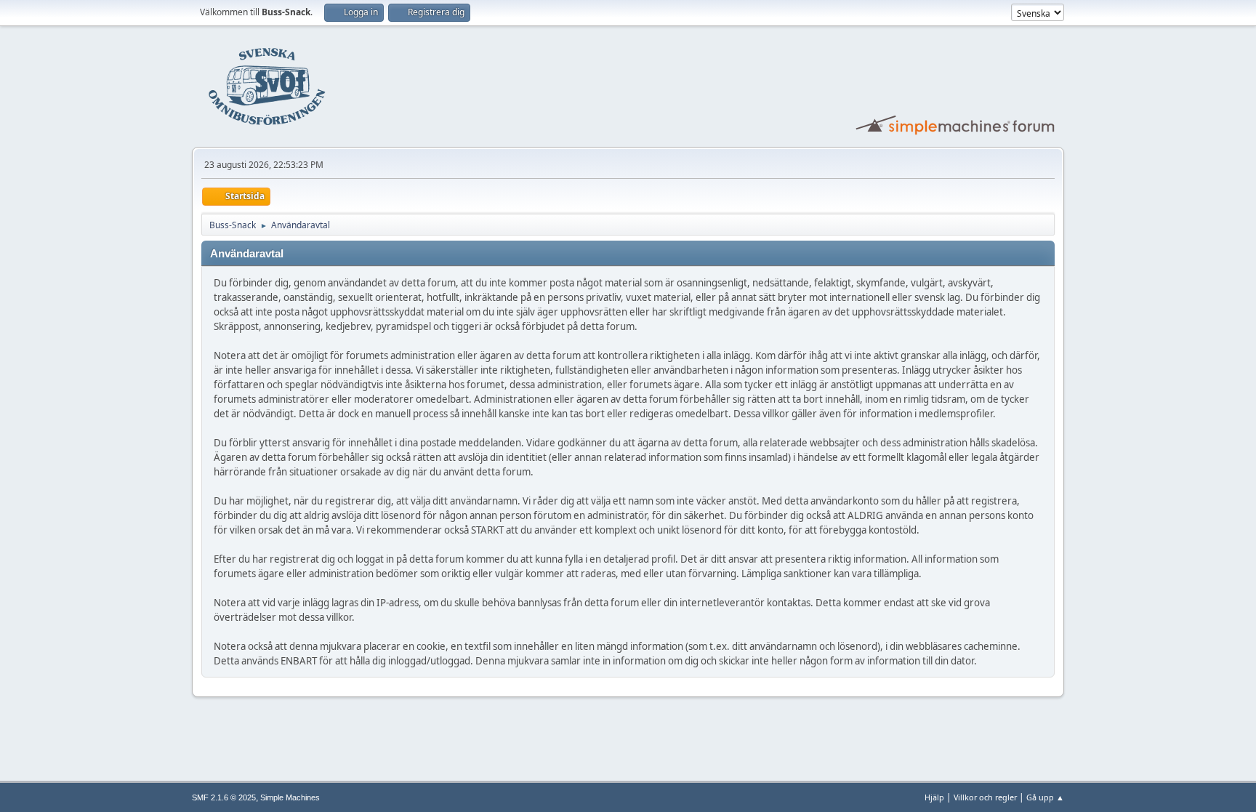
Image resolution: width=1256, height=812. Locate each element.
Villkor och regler (985, 797)
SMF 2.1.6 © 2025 (224, 797)
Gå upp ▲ (1045, 797)
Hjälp (934, 797)
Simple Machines (290, 797)
